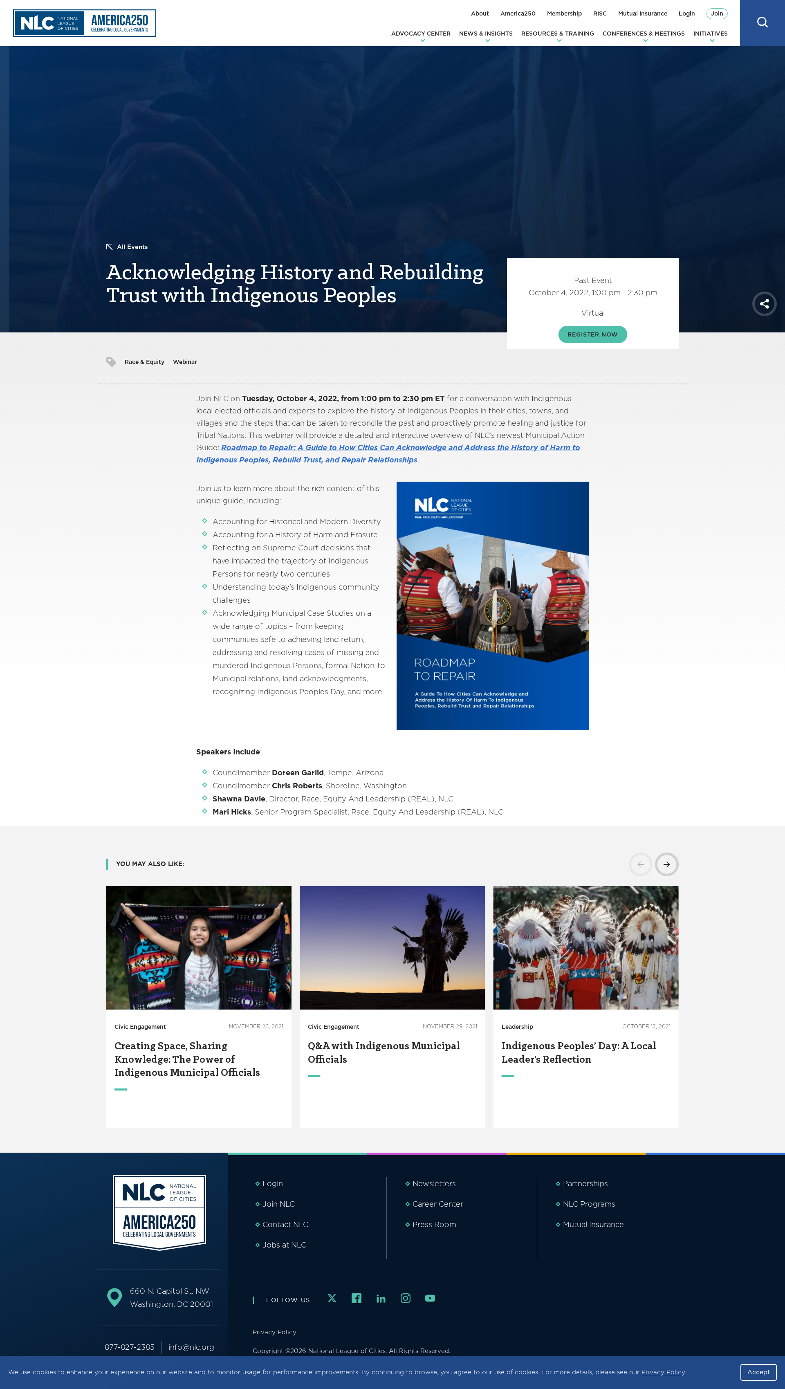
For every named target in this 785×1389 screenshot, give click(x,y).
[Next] (667, 864)
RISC (600, 13)
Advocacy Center (421, 33)
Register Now (592, 334)
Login (687, 13)
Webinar (185, 362)
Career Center (438, 1204)
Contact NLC (285, 1224)
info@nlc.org (191, 1347)
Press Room (434, 1224)
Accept (758, 1372)
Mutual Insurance (642, 13)
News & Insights (486, 33)
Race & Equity (144, 362)
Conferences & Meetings (644, 33)
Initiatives (710, 33)
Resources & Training (557, 33)
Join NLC (278, 1204)
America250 (518, 13)
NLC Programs (589, 1204)
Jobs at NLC (284, 1245)
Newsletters (434, 1183)
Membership (564, 13)
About (480, 13)
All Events (132, 247)
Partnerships (585, 1183)
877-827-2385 (130, 1347)
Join (717, 13)
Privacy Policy (663, 1372)
